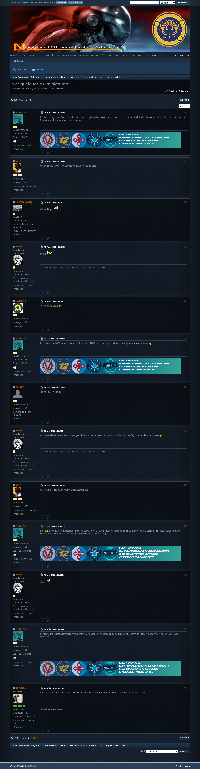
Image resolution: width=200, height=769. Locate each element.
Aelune (19, 387)
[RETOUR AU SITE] (182, 55)
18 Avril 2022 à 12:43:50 (54, 112)
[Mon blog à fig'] (15, 141)
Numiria (20, 112)
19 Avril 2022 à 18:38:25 (54, 301)
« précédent (171, 91)
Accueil (20, 61)
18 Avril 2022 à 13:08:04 (54, 161)
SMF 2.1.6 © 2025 (17, 766)
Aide (178, 766)
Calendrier (40, 69)
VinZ (18, 161)
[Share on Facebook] (42, 153)
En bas (14, 100)
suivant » (183, 91)
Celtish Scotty (23, 202)
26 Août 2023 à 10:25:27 (54, 688)
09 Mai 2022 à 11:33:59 (54, 338)
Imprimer (184, 100)
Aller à (142, 751)
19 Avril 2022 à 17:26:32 (54, 246)
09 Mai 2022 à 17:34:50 (54, 431)
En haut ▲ (186, 766)
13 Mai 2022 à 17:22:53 (54, 575)
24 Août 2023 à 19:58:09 (54, 629)
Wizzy (18, 246)
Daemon (20, 301)
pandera (92, 77)
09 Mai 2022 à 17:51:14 (54, 485)
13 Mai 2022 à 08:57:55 (54, 526)
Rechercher (22, 69)
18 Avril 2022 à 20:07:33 (54, 202)
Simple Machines (31, 766)
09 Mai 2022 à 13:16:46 (54, 387)
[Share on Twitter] (48, 153)
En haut (14, 738)
